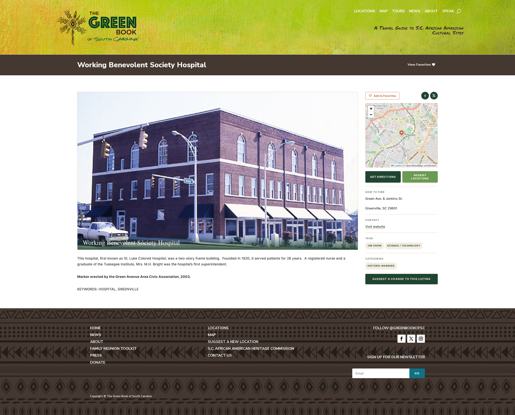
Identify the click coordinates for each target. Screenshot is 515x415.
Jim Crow (375, 245)
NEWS (95, 334)
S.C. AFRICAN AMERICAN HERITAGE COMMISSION (251, 348)
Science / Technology (403, 245)
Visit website (375, 227)
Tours (398, 11)
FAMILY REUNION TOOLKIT (113, 348)
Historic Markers (381, 265)
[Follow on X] (411, 339)
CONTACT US (220, 355)
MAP (212, 334)
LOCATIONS (218, 328)
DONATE (97, 362)
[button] (401, 132)
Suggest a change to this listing (401, 278)
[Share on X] (434, 95)
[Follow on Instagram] (421, 339)
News (414, 11)
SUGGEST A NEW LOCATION (233, 341)
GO (417, 373)
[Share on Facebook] (425, 95)
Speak (448, 11)
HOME (95, 328)
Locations (364, 11)
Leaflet (397, 165)
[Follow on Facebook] (402, 339)
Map (384, 11)
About (431, 11)
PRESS (96, 355)
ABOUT (96, 341)
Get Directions (383, 176)
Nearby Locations (420, 177)
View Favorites (419, 64)
